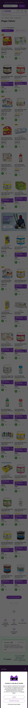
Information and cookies (14, 704)
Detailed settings (14, 701)
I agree (14, 697)
